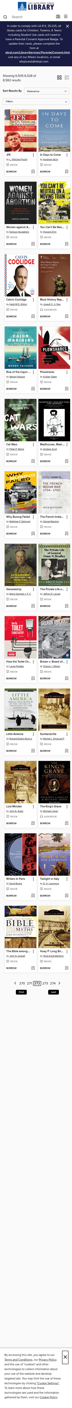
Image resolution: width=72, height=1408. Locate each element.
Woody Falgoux (17, 376)
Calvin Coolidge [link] (16, 299)
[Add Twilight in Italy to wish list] (66, 896)
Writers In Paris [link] (15, 879)
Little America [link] (14, 734)
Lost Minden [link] (14, 806)
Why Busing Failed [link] (18, 517)
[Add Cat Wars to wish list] (33, 461)
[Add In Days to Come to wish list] (66, 172)
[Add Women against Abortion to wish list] (33, 244)
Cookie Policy (48, 1397)
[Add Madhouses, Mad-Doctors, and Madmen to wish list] (66, 461)
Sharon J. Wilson (51, 666)
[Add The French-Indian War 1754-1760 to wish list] (66, 534)
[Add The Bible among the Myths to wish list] (33, 968)
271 (29, 983)
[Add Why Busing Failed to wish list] (33, 534)
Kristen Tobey (50, 376)
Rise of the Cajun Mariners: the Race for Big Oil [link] (18, 372)
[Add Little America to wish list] (33, 751)
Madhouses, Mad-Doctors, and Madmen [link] (52, 444)
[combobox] (28, 17)
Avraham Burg (50, 159)
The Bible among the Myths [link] (18, 951)
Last (53, 992)
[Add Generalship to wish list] (33, 606)
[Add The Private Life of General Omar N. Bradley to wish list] (66, 606)
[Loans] (58, 17)
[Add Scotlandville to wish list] (66, 751)
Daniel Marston (51, 521)
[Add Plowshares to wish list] (66, 389)
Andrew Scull (50, 449)
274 (53, 983)
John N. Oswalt (17, 956)
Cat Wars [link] (11, 444)
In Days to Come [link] (50, 155)
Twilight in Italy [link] (49, 879)
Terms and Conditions (18, 1360)
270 (22, 983)
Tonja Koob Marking (53, 956)
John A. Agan (16, 811)
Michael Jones (50, 811)
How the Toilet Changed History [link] (18, 661)
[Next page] (59, 983)
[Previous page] (15, 983)
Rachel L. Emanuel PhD (54, 738)
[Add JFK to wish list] (33, 172)
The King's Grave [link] (50, 806)
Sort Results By (12, 91)
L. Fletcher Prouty (18, 159)
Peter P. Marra (16, 449)
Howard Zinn (49, 231)
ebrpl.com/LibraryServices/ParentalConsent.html (37, 53)
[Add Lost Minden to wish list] (33, 823)
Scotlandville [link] (48, 734)
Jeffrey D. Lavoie (51, 594)
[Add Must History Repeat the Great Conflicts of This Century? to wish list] (66, 316)
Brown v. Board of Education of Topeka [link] (52, 661)
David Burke (15, 883)
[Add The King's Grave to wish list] (66, 823)
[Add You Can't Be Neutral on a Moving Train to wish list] (66, 244)
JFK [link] (8, 155)
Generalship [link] (13, 589)
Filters (9, 101)
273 (45, 983)
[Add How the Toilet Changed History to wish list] (33, 678)
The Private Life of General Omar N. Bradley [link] (52, 589)
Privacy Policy (47, 1360)
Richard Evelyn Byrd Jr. (20, 738)
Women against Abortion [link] (18, 227)
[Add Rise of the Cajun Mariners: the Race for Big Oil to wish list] (33, 389)
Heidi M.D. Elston (18, 304)
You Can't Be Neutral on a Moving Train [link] (52, 227)
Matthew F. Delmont (19, 521)
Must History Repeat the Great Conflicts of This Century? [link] (52, 299)
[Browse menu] (65, 16)
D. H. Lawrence (51, 883)
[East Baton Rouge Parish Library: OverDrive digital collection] (36, 6)
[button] (59, 79)
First (21, 992)
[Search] (5, 17)
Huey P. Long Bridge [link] (52, 951)
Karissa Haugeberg (19, 231)
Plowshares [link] (47, 372)
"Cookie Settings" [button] (48, 1383)
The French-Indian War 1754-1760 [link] (52, 517)
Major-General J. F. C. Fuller (21, 594)
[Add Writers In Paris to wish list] (33, 896)
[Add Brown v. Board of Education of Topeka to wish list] (66, 678)
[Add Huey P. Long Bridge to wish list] (66, 968)
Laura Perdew (16, 666)
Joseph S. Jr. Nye (52, 304)
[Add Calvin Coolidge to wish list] (33, 316)
